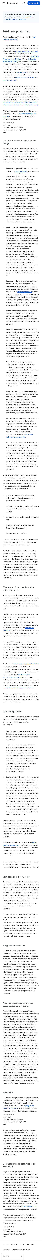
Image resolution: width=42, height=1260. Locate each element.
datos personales (22, 72)
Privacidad (30, 1244)
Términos (6, 1250)
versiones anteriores (29, 1206)
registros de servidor (24, 292)
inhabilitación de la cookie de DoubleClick (19, 688)
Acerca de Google (17, 1244)
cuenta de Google (21, 171)
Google (5, 1244)
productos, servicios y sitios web (26, 51)
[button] (3, 3)
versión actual (28, 17)
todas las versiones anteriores (15, 19)
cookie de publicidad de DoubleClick (26, 664)
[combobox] (13, 1256)
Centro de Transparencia (21, 1250)
